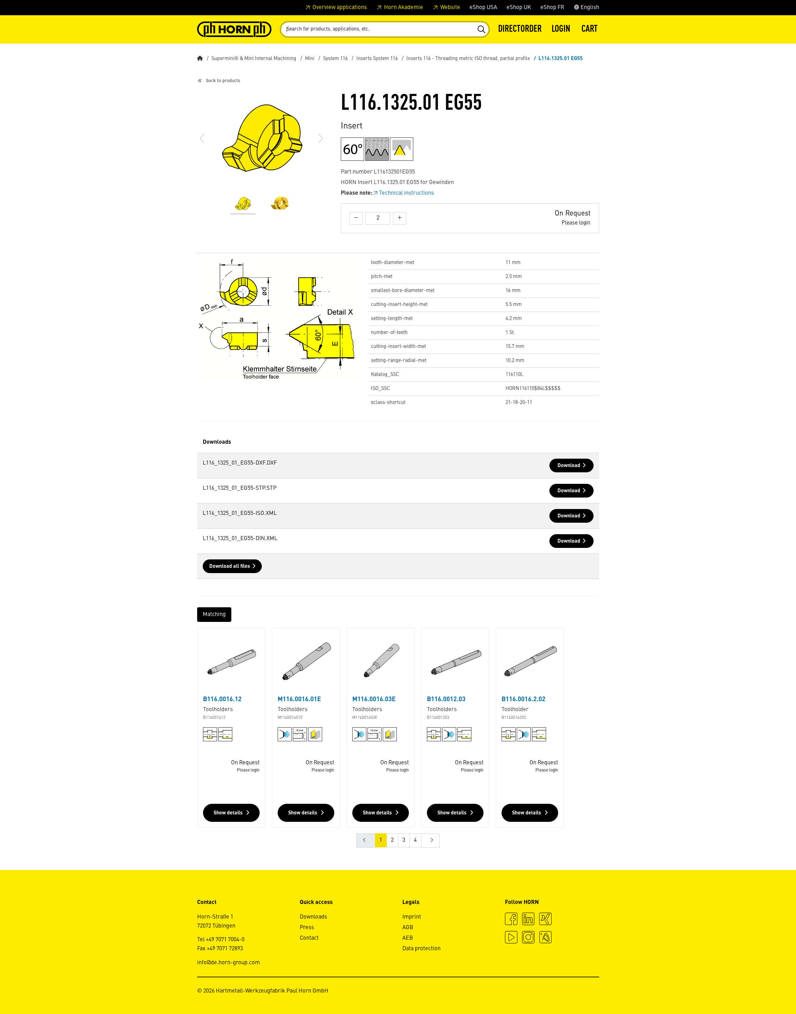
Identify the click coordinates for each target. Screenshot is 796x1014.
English (589, 7)
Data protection (421, 948)
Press (307, 927)
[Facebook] (511, 920)
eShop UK (519, 7)
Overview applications (339, 7)
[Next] (321, 138)
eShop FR (552, 7)
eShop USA (483, 7)
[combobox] (384, 29)
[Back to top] (767, 992)
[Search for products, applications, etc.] (481, 29)
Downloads (313, 917)
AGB (407, 927)
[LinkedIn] (528, 920)
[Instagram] (528, 938)
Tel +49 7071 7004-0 (220, 939)
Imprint (411, 917)
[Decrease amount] (356, 218)
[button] (561, 29)
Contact (309, 938)
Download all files (229, 566)
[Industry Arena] (545, 938)
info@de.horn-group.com (228, 962)
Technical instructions (406, 193)
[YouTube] (511, 938)
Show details (229, 813)
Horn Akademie (403, 7)
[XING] (545, 920)
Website (449, 7)
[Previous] (202, 138)
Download (569, 465)
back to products (223, 81)
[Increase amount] (399, 218)
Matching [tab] (214, 614)
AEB (407, 938)
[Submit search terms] (481, 29)
